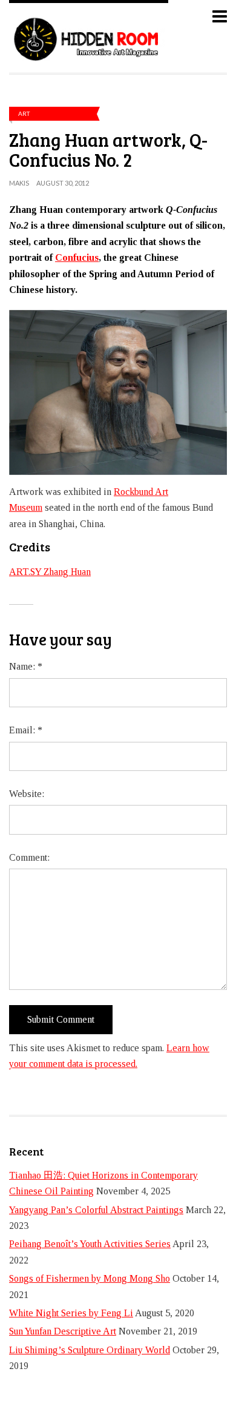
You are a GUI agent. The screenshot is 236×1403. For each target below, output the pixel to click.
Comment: (29, 857)
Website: (26, 794)
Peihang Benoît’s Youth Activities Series (90, 1244)
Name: (25, 666)
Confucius (77, 257)
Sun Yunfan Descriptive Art (62, 1331)
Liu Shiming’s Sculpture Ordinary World (89, 1350)
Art (24, 113)
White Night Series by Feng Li (71, 1313)
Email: (25, 730)
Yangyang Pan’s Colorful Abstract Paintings (96, 1210)
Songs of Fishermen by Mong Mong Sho (89, 1278)
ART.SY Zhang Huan (50, 572)
